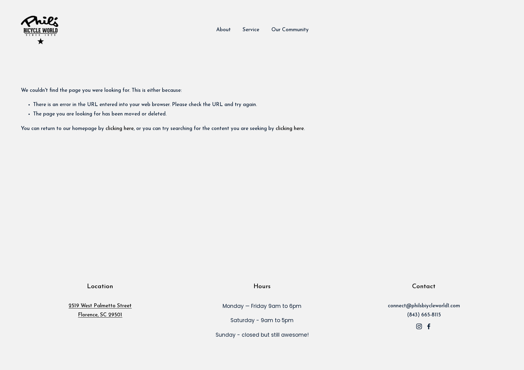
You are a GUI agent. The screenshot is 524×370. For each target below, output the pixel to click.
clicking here (120, 128)
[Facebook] (429, 326)
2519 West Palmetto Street (100, 305)
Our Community (290, 29)
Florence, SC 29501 (100, 315)
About (223, 29)
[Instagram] (419, 326)
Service (251, 29)
